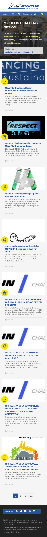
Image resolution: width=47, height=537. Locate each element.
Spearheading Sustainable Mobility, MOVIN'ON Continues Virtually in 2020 (22, 249)
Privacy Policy (32, 527)
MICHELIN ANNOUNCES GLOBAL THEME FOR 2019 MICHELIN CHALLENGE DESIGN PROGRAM (21, 467)
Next (31, 496)
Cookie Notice (15, 532)
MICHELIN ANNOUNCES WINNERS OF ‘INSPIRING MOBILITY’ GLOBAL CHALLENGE (22, 355)
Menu (5, 14)
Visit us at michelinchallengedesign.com (18, 50)
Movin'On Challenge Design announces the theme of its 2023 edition (21, 91)
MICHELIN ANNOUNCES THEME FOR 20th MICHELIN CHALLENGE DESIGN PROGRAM (23, 302)
